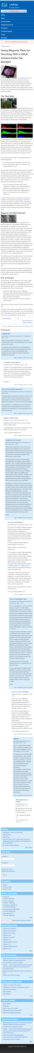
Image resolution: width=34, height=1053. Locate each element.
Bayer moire (6, 837)
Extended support (6, 31)
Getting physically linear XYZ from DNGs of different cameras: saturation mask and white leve (17, 959)
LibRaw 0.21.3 (7, 944)
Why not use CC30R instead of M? (12, 389)
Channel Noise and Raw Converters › (27, 321)
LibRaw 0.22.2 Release (9, 928)
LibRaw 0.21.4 (7, 940)
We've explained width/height (11, 909)
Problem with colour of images (11, 975)
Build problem (7, 994)
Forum (3, 34)
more (31, 917)
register (9, 326)
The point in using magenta (12, 362)
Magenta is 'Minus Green (11, 418)
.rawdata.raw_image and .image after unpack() (16, 987)
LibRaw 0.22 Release (9, 933)
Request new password (8, 871)
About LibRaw (7, 991)
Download (4, 28)
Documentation (5, 21)
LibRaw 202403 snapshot (10, 946)
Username (5, 856)
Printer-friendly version (27, 326)
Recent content (7, 889)
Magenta (16, 739)
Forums (5, 885)
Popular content (7, 887)
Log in (4, 326)
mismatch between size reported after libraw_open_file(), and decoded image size (15, 1036)
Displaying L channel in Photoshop (12, 832)
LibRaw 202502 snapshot (10, 942)
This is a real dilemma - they (18, 599)
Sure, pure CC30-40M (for (15, 522)
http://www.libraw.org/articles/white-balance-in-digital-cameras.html (20, 565)
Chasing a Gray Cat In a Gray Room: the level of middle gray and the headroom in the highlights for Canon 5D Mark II (17, 841)
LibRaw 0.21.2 (7, 948)
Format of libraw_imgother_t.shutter (13, 963)
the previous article (23, 78)
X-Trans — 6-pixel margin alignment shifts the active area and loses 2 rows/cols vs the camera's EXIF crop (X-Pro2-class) (17, 967)
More (31, 951)
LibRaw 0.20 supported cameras (12, 985)
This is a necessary (8, 901)
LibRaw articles (5, 46)
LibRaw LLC (23, 1046)
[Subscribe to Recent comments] (17, 921)
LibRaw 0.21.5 (7, 935)
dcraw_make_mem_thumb (10, 1008)
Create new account (7, 869)
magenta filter (6, 334)
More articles (28, 847)
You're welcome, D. (8, 913)
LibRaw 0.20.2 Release (9, 989)
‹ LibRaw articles (6, 319)
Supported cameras (7, 25)
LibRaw (13, 4)
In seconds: (6, 897)
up (18, 319)
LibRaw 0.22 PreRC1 (9, 937)
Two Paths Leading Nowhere (11, 845)
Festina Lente (7, 835)
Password (5, 863)
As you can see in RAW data (20, 692)
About (3, 15)
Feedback (4, 38)
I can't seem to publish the (10, 905)
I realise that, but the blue (13, 440)
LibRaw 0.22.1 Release (9, 931)
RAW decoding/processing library (12, 1010)
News (3, 18)
